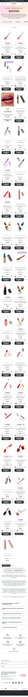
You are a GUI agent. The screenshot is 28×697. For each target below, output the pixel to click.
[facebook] (16, 683)
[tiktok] (19, 683)
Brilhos (18, 21)
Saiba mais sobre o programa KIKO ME (7, 678)
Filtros (8, 570)
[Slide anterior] (1, 1)
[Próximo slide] (26, 1)
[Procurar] (5, 3)
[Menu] (2, 3)
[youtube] (22, 683)
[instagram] (13, 683)
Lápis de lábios (7, 21)
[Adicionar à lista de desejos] (12, 57)
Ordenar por (19, 570)
